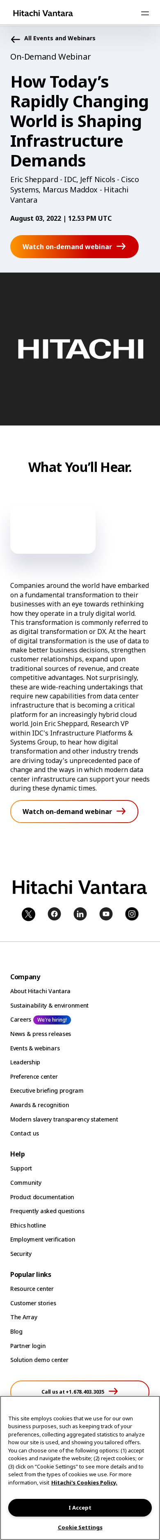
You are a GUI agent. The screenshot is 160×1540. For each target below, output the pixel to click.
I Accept (80, 1507)
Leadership (25, 1062)
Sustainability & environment (49, 1005)
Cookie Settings (80, 1527)
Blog (16, 1331)
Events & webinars (34, 1048)
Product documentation (42, 1197)
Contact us (24, 1133)
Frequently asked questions (47, 1211)
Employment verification (42, 1239)
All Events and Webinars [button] (60, 38)
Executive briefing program (47, 1090)
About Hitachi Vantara (40, 991)
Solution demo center (39, 1360)
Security (21, 1254)
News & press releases (40, 1034)
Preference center (33, 1076)
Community (25, 1182)
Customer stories (33, 1303)
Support (21, 1168)
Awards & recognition (39, 1105)
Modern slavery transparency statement (64, 1119)
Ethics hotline (28, 1225)
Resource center (32, 1289)
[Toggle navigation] (145, 13)
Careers (20, 1019)
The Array (23, 1317)
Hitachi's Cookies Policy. (84, 1482)
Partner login (28, 1346)
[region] (80, 1468)
